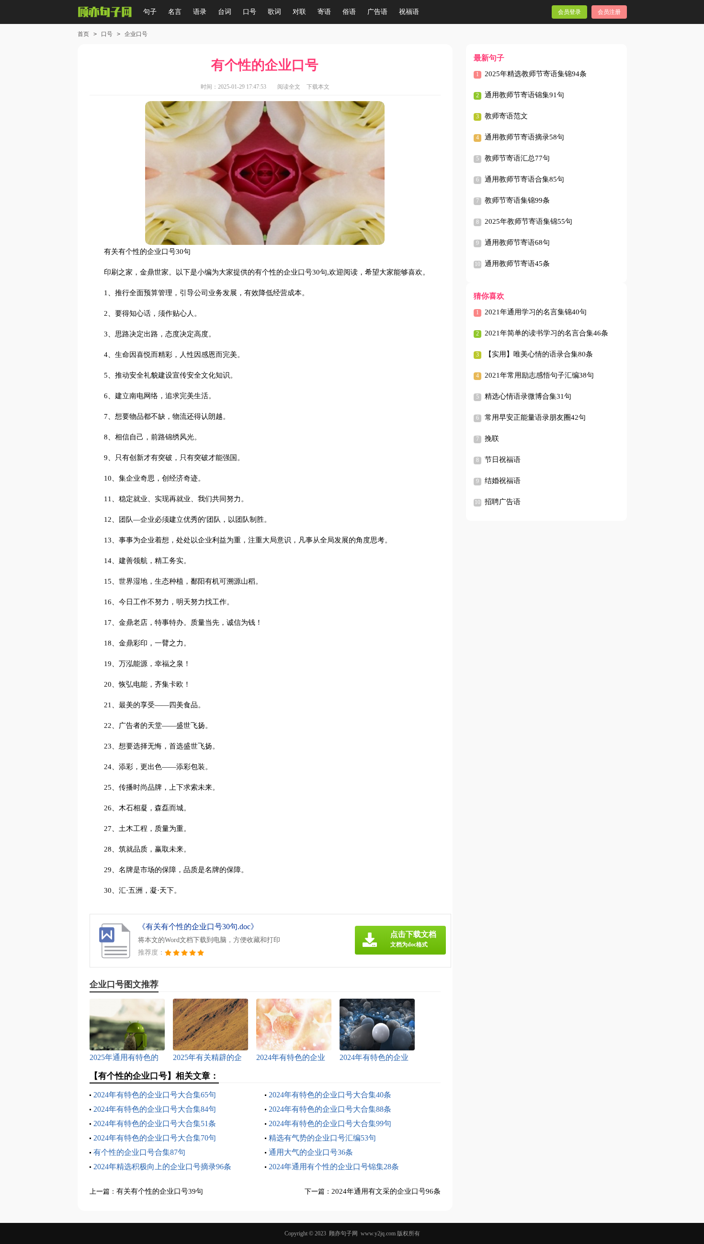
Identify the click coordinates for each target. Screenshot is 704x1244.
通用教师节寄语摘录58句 (524, 137)
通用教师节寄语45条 (517, 263)
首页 (83, 34)
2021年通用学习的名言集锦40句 (536, 312)
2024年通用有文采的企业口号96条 (386, 1191)
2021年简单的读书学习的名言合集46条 (546, 333)
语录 (199, 11)
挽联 (492, 438)
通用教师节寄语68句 (517, 242)
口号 (249, 11)
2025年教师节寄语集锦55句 (528, 221)
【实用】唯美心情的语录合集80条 (539, 354)
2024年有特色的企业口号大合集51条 (154, 1123)
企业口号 (136, 34)
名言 (175, 11)
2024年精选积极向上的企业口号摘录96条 (162, 1167)
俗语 (349, 11)
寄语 (324, 11)
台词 (224, 11)
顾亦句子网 (343, 1233)
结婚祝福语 (503, 480)
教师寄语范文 (506, 116)
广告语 (377, 11)
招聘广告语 (503, 502)
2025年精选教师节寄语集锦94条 (536, 74)
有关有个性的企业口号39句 (159, 1191)
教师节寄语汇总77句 (517, 158)
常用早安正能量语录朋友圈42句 (535, 417)
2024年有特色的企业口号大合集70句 (154, 1138)
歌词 (274, 11)
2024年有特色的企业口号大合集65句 (154, 1095)
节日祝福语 (503, 459)
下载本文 (318, 86)
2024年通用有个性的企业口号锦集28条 (334, 1167)
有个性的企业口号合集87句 (139, 1152)
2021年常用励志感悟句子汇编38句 (539, 375)
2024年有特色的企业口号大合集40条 (330, 1095)
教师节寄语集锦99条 (517, 200)
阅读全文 (288, 86)
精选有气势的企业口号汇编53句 (322, 1138)
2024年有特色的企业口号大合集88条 (330, 1109)
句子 (150, 11)
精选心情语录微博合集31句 (528, 396)
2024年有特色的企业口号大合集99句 (330, 1123)
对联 (299, 11)
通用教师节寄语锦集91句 (524, 95)
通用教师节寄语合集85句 (524, 179)
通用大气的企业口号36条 (311, 1152)
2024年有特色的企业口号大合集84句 (154, 1109)
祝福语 (409, 11)
